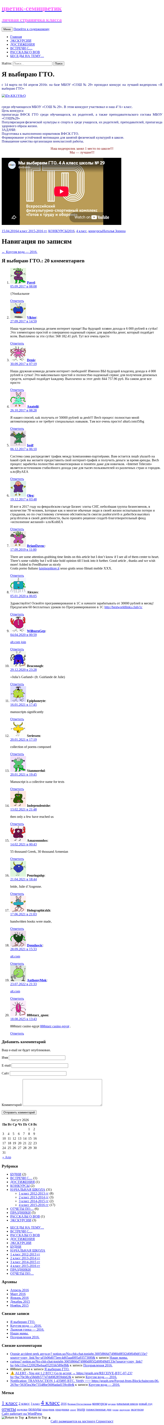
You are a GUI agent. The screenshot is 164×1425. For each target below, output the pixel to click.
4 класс (81, 231)
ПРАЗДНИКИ (20, 1212)
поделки (22, 1409)
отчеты (9, 1409)
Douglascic (34, 945)
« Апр (6, 1157)
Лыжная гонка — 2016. (27, 1329)
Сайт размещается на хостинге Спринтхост (82, 1421)
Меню (7, 29)
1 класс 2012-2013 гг (34, 1193)
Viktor (31, 317)
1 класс (10, 1403)
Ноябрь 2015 (19, 1305)
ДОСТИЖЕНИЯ (22, 44)
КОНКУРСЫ (58, 231)
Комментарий (12, 1105)
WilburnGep (36, 631)
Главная (16, 37)
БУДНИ (15, 1174)
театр (81, 1409)
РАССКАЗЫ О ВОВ (25, 52)
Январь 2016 (19, 1298)
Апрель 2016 (19, 1290)
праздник (48, 1409)
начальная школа (127, 1403)
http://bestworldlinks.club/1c (123, 607)
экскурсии (124, 1410)
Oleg (30, 495)
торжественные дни (98, 1409)
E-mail (6, 1065)
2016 (71, 231)
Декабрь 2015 (20, 1301)
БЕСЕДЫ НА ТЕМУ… (27, 56)
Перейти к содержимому (31, 29)
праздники (62, 1409)
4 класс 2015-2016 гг (32, 231)
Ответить (17, 301)
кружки (112, 1404)
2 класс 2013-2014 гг (34, 1197)
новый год (145, 1403)
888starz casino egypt (54, 1026)
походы (34, 1409)
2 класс (24, 1404)
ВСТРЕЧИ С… (21, 48)
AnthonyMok (37, 980)
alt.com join (18, 642)
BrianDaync (36, 546)
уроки (115, 1410)
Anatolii (32, 406)
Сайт (5, 1073)
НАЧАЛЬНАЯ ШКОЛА (27, 1189)
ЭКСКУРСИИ (20, 40)
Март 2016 (18, 1294)
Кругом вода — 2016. (19, 252)
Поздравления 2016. (25, 1337)
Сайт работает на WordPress (22, 1413)
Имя (5, 1057)
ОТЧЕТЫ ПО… (22, 1209)
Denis (31, 360)
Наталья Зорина (114, 231)
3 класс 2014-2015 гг (34, 1201)
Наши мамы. (19, 1333)
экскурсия (137, 1409)
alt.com (15, 956)
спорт (73, 1410)
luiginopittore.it (49, 568)
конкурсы (95, 231)
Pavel (31, 282)
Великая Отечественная (79, 1404)
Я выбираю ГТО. (22, 1322)
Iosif (30, 445)
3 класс (35, 1403)
